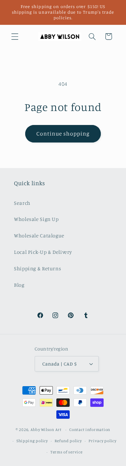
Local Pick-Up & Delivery (43, 252)
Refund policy (68, 440)
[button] (15, 36)
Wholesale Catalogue (39, 235)
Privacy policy (102, 440)
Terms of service (66, 452)
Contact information (89, 429)
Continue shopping (63, 133)
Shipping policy (32, 440)
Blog (19, 285)
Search (22, 203)
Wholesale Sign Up (36, 219)
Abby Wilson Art (46, 429)
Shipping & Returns (37, 268)
